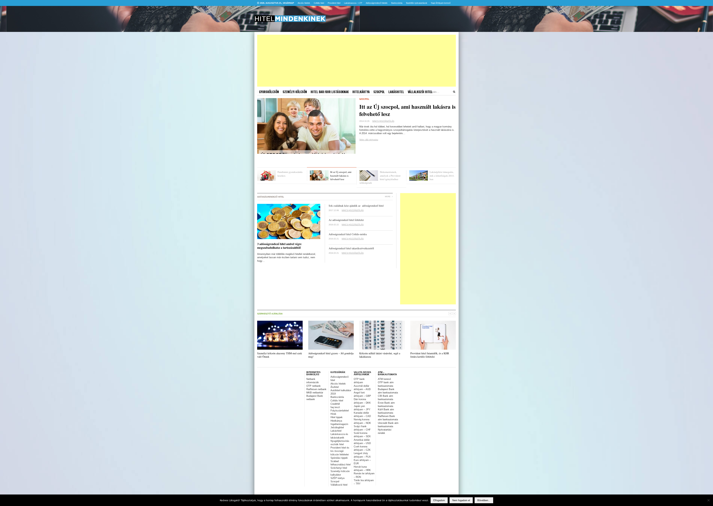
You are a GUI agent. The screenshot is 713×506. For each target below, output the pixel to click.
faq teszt (335, 407)
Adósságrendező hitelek (377, 3)
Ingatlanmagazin (339, 424)
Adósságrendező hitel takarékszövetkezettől (351, 248)
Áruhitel (335, 387)
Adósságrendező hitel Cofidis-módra (348, 234)
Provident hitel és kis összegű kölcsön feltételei (340, 451)
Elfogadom (439, 500)
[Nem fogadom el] (708, 500)
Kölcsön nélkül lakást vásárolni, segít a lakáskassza (379, 354)
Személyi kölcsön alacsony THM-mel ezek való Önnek (279, 354)
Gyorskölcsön (269, 92)
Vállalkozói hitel (420, 92)
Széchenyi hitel (339, 467)
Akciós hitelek (304, 3)
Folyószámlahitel (340, 410)
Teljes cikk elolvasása (368, 139)
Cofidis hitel (319, 3)
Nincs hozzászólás (383, 121)
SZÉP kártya (337, 478)
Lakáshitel (396, 92)
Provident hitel (334, 3)
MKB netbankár (314, 392)
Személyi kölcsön (295, 92)
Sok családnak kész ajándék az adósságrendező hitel (356, 205)
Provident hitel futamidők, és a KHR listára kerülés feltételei (429, 354)
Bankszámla (396, 3)
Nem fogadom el (461, 500)
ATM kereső (384, 379)
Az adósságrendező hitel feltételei (346, 220)
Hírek (333, 414)
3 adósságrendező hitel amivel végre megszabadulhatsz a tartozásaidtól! (279, 246)
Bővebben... (483, 500)
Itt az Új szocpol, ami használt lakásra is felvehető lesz (407, 110)
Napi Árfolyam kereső (440, 3)
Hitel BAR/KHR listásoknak (330, 92)
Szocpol (379, 92)
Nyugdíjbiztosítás (340, 441)
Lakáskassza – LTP (353, 3)
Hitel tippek (337, 417)
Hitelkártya (361, 92)
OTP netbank (313, 386)
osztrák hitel (337, 444)
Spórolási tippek (339, 457)
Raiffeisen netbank (316, 389)
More (388, 197)
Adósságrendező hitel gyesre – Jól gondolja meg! (331, 354)
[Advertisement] (356, 61)
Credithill (335, 403)
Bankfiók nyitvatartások (416, 3)
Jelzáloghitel (337, 427)
